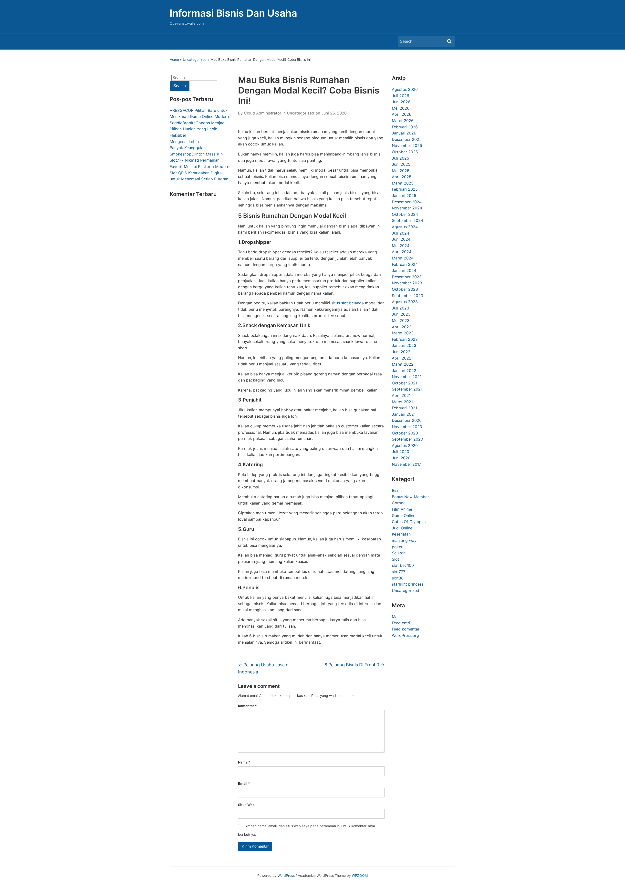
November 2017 (406, 464)
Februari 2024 (405, 264)
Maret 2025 (403, 183)
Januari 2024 (404, 270)
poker (397, 546)
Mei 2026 (400, 108)
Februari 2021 (404, 407)
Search (449, 41)
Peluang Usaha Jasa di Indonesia (264, 668)
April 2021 (401, 395)
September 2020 (407, 439)
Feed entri (401, 622)
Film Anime (402, 509)
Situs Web (246, 805)
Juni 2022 (401, 351)
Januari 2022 (404, 370)
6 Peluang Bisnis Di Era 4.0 (354, 664)
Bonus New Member (410, 496)
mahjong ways (405, 540)
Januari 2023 (404, 345)
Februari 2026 (405, 126)
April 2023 (401, 326)
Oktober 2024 (405, 214)
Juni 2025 (401, 164)
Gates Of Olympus (409, 521)
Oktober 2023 (405, 289)
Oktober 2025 (405, 151)
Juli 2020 (400, 451)
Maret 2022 (403, 364)
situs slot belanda (347, 302)
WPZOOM (360, 875)
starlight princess (408, 584)
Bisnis (397, 490)
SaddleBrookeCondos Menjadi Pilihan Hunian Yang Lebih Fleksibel (198, 129)
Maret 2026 (403, 120)
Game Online (403, 515)
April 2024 (401, 251)
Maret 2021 (402, 401)
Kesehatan (401, 534)
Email (244, 783)
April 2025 (401, 176)
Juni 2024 (401, 239)
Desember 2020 (407, 420)
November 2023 (407, 282)
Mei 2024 (400, 245)
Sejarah (399, 552)
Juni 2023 (401, 314)
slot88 (398, 578)
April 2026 (401, 114)
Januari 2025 (404, 195)
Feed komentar (405, 629)
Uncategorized (195, 59)
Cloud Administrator (262, 113)
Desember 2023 (407, 276)
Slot (395, 559)
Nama (244, 762)
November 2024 (407, 208)
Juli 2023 (400, 308)
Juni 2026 (401, 101)
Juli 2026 (400, 95)
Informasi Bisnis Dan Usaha (233, 13)
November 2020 (407, 426)
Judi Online (402, 528)
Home (174, 59)
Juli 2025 (400, 158)
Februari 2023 (405, 339)
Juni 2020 (401, 457)
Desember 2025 (407, 139)
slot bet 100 (403, 565)
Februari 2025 (405, 189)
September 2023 (407, 295)
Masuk (398, 616)
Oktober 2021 (404, 383)
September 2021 (407, 389)
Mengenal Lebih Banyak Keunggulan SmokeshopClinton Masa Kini (197, 147)
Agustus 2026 (405, 89)
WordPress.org (405, 635)
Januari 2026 (404, 133)
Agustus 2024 (405, 226)
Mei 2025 (400, 170)
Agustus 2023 (405, 301)
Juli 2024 (400, 233)
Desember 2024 (407, 201)
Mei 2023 (400, 320)
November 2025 (407, 145)
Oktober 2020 (405, 433)
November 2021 (406, 376)
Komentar (247, 706)
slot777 (398, 571)
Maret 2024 (403, 258)
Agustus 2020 (405, 445)
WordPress (286, 875)
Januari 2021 (404, 414)
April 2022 (401, 358)
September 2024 (407, 220)
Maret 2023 (403, 332)
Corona (399, 502)
